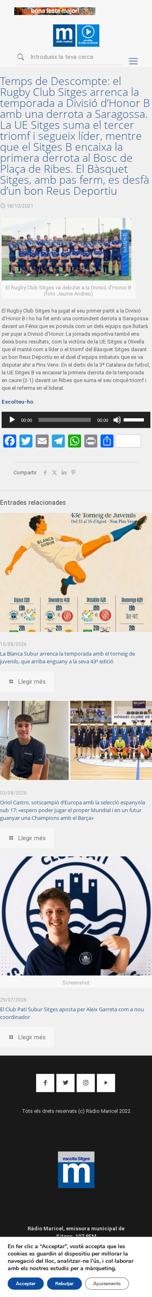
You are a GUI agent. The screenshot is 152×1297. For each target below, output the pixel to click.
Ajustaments (107, 1283)
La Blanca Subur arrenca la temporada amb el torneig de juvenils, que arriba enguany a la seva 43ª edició (67, 657)
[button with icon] (45, 1083)
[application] (76, 420)
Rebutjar (64, 1283)
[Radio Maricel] (54, 13)
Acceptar (26, 1283)
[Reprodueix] (12, 420)
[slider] (135, 419)
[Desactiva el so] (117, 420)
